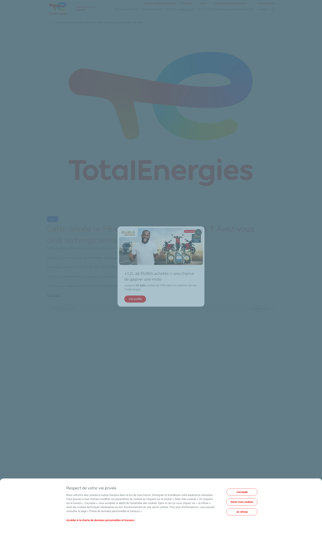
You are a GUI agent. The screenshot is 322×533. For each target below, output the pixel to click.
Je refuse (242, 511)
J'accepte (242, 492)
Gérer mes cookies (242, 501)
